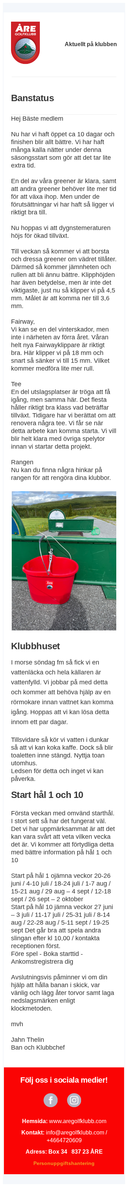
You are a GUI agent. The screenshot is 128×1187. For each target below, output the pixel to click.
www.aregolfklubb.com (77, 1121)
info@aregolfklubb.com (75, 1132)
